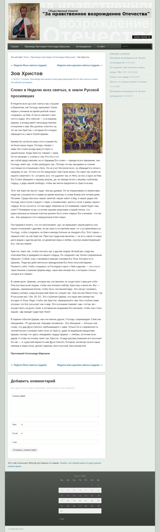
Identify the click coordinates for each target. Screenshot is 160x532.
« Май (61, 518)
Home (26, 57)
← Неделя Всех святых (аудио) (29, 65)
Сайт (14, 442)
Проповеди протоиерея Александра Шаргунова (53, 57)
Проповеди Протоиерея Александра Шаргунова (47, 46)
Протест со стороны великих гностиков (128, 81)
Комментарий (17, 396)
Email (17, 433)
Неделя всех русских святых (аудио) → (79, 65)
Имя (17, 424)
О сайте (101, 46)
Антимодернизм (83, 46)
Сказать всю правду (119, 76)
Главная (14, 46)
